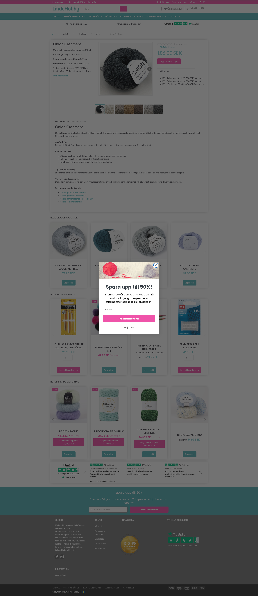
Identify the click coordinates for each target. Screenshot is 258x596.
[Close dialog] (155, 265)
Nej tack (129, 327)
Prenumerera (129, 318)
